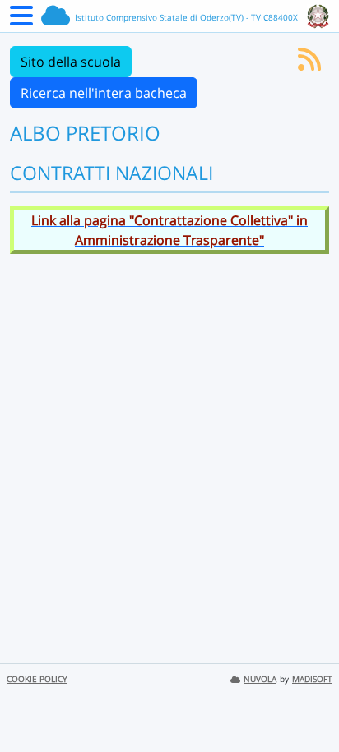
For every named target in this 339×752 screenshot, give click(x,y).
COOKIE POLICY (37, 679)
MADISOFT (312, 679)
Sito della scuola (71, 62)
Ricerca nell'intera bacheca (104, 93)
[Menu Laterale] (21, 21)
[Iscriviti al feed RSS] (309, 64)
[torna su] (305, 702)
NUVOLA (260, 679)
